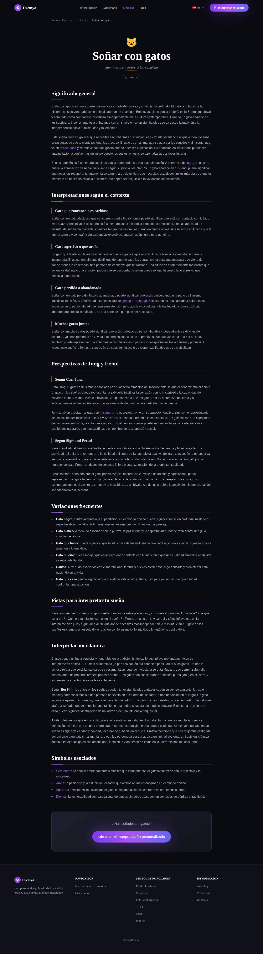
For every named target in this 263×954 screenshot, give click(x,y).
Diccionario (110, 7)
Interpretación (88, 7)
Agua (59, 790)
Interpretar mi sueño (231, 7)
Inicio (54, 20)
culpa (79, 423)
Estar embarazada (147, 899)
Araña (60, 783)
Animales (82, 20)
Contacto (202, 899)
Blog (143, 7)
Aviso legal (203, 886)
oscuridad (69, 148)
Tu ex (139, 906)
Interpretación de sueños (90, 886)
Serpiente (62, 771)
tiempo (126, 300)
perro (190, 162)
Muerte (140, 920)
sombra (108, 412)
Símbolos (128, 7)
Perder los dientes (147, 886)
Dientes (61, 796)
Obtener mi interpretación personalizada (131, 837)
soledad (141, 300)
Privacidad (203, 893)
